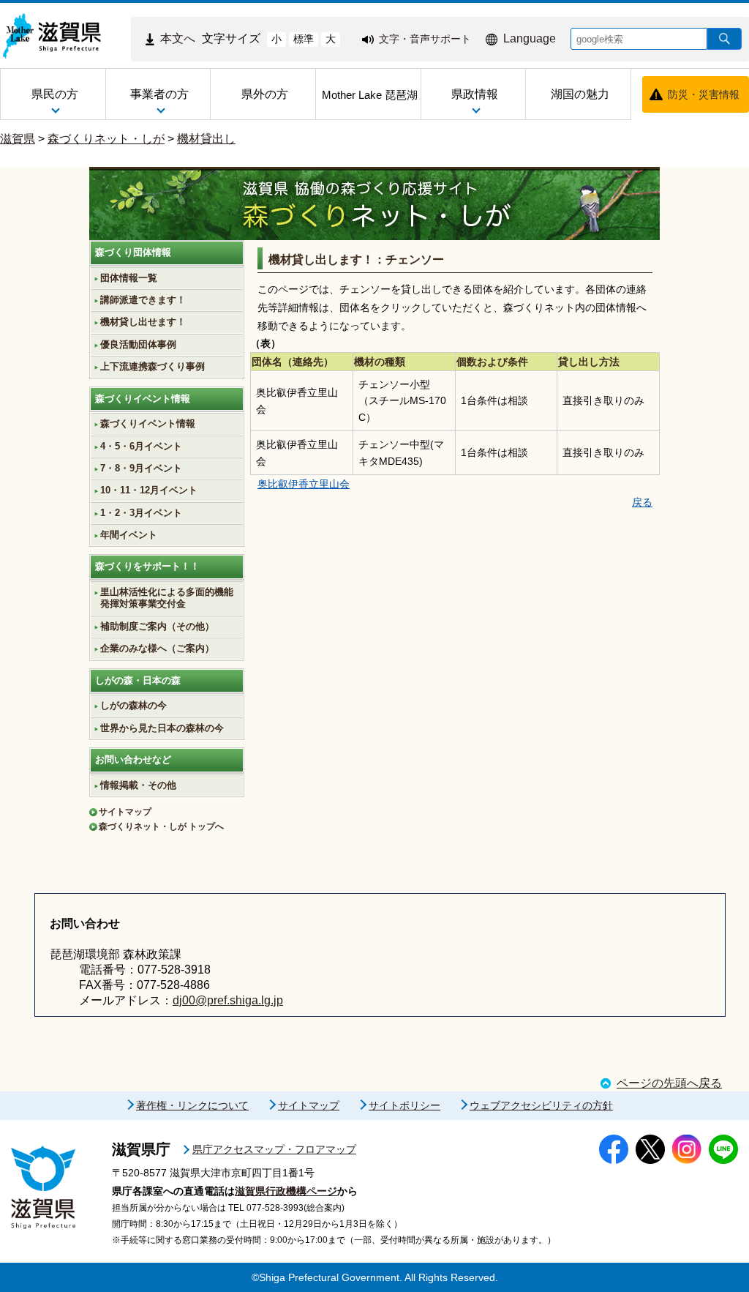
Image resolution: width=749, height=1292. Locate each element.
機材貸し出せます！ (143, 322)
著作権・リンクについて (192, 1105)
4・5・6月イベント (141, 446)
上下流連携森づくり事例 (152, 367)
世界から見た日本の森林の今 (162, 728)
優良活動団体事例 (138, 345)
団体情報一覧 (128, 278)
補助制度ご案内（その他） (157, 626)
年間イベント (128, 535)
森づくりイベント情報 (147, 424)
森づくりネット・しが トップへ (161, 826)
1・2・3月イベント (141, 513)
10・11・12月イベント (148, 490)
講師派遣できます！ (143, 300)
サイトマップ (125, 812)
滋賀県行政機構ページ (286, 1191)
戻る (642, 502)
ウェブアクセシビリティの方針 (541, 1105)
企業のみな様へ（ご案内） (157, 648)
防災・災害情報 (703, 94)
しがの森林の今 (133, 706)
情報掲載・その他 (138, 785)
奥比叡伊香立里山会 (303, 484)
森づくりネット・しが (106, 138)
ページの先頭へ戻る (669, 1083)
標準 (303, 39)
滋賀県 (17, 138)
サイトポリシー (404, 1105)
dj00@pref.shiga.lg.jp (228, 1000)
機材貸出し (206, 138)
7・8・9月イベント (141, 468)
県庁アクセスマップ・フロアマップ (274, 1149)
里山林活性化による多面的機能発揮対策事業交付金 (166, 598)
